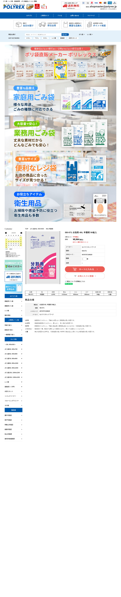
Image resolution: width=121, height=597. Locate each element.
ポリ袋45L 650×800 (37, 229)
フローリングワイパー (12, 400)
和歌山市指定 (9, 424)
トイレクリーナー (10, 396)
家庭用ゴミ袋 (9, 301)
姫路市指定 (8, 429)
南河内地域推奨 (10, 439)
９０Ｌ (45, 38)
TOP (26, 229)
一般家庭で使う (10, 334)
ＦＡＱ (60, 15)
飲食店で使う (9, 330)
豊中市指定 (8, 415)
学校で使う (8, 325)
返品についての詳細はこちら (76, 281)
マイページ (91, 15)
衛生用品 (7, 315)
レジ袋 (54, 38)
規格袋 (62, 38)
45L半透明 (49, 229)
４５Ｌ (28, 38)
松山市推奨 (8, 434)
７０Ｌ (37, 38)
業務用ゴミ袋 (9, 306)
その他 (7, 405)
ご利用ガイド (45, 15)
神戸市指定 (8, 420)
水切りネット (73, 38)
